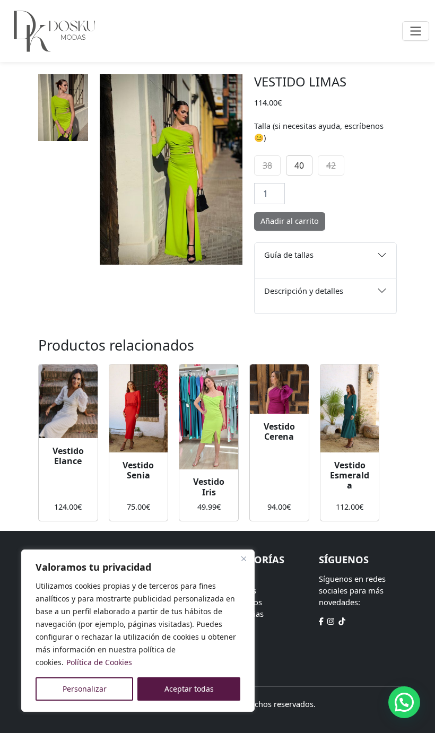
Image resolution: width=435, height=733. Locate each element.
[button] (404, 702)
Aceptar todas (189, 689)
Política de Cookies (99, 662)
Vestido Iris (208, 487)
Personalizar (85, 689)
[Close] (243, 558)
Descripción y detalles (303, 290)
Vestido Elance (68, 456)
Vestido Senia (138, 470)
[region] (138, 630)
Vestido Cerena (279, 431)
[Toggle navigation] (415, 31)
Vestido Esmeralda (349, 475)
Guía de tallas (289, 254)
